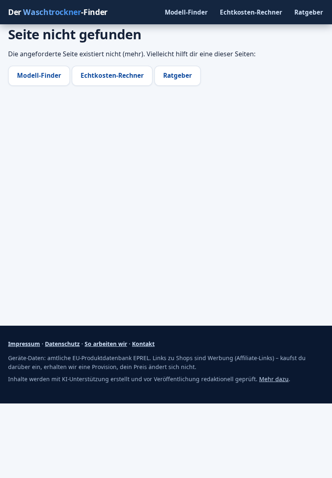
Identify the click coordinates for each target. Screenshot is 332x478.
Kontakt (143, 344)
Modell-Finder (186, 12)
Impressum (24, 344)
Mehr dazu (274, 379)
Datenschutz (62, 344)
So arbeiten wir (106, 344)
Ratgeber (308, 12)
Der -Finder (58, 11)
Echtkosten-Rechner (251, 12)
